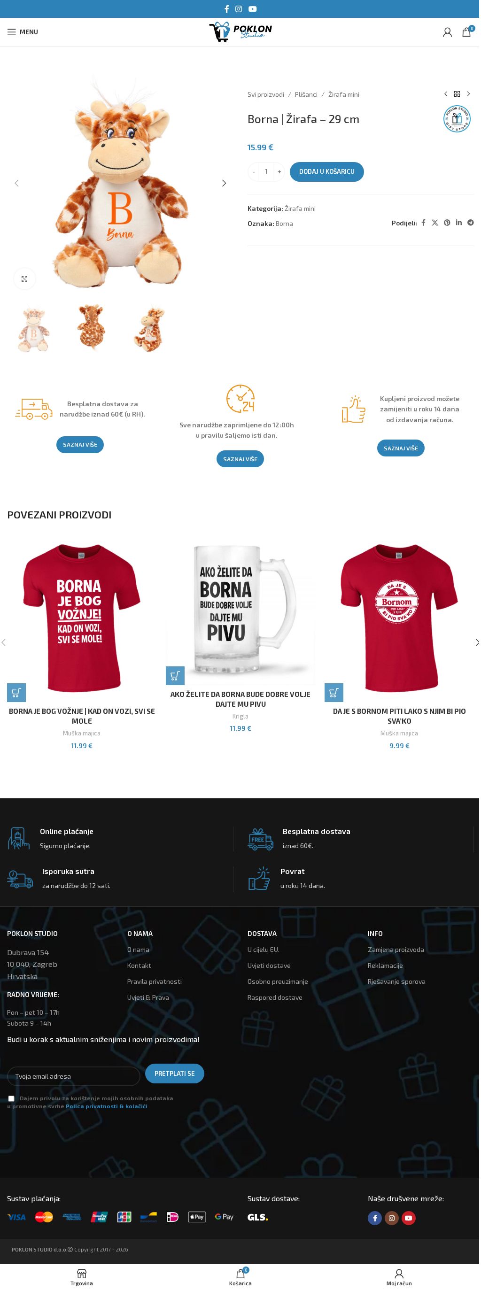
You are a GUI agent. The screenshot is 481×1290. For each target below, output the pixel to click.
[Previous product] (445, 94)
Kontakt (139, 965)
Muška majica (82, 733)
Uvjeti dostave (269, 965)
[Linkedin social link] (459, 222)
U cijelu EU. (263, 949)
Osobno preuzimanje (278, 981)
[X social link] (435, 222)
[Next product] (468, 94)
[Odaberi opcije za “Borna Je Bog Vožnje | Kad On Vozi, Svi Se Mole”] (16, 692)
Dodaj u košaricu (327, 171)
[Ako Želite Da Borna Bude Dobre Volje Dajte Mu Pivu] (240, 610)
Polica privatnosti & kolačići (106, 1106)
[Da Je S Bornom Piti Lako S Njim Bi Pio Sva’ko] (399, 619)
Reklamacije (385, 965)
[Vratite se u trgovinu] (457, 94)
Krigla (240, 716)
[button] (16, 183)
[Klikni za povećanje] (24, 278)
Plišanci (306, 94)
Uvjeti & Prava (148, 997)
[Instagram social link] (239, 9)
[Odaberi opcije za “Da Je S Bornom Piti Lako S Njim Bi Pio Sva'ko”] (334, 692)
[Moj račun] (447, 32)
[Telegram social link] (471, 222)
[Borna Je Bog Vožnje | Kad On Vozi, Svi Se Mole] (81, 619)
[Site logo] (240, 31)
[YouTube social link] (252, 9)
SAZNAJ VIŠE (80, 444)
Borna (284, 223)
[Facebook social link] (227, 9)
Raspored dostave (275, 997)
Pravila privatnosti (154, 981)
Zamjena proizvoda (396, 949)
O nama (138, 949)
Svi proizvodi (266, 94)
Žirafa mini (343, 94)
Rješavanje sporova (397, 981)
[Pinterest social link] (447, 222)
